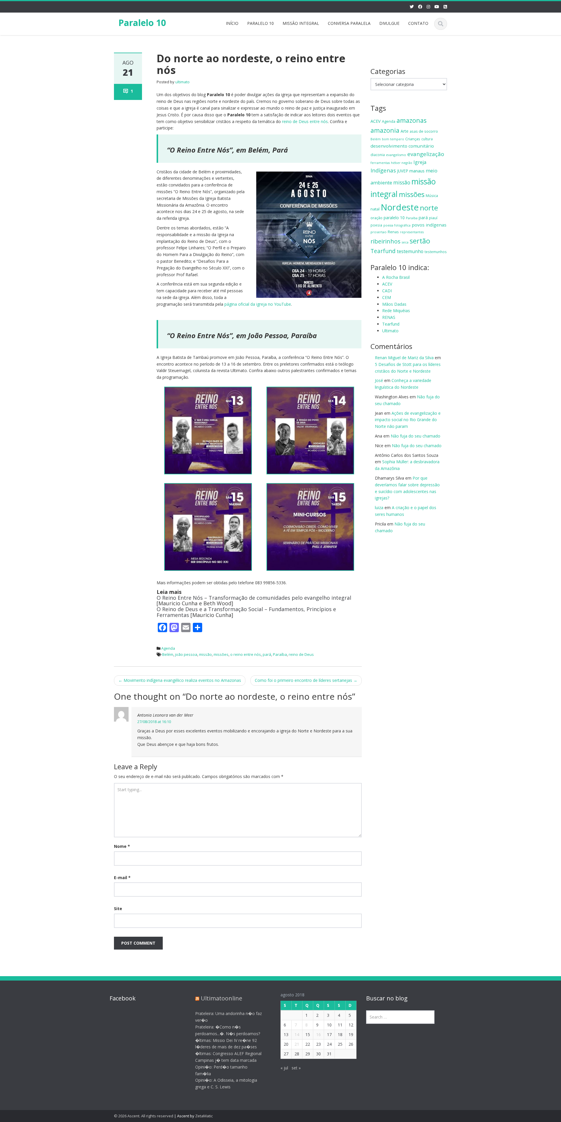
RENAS (388, 317)
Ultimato (390, 330)
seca (405, 242)
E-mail (122, 877)
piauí (433, 217)
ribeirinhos (385, 241)
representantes (412, 232)
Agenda (168, 648)
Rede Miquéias (396, 310)
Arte (404, 131)
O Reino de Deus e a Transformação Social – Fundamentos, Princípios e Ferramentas (246, 612)
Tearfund (383, 251)
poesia (376, 225)
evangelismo (396, 155)
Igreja (419, 162)
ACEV (375, 121)
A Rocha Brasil (396, 277)
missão (205, 654)
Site (118, 908)
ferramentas (380, 163)
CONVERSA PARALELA (349, 23)
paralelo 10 (394, 217)
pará (267, 654)
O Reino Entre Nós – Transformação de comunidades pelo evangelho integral (254, 597)
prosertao (378, 232)
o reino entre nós (245, 654)
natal (375, 209)
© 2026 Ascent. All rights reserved (143, 1115)
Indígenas (383, 170)
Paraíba (280, 654)
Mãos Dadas (394, 304)
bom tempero (393, 139)
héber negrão (401, 163)
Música (432, 195)
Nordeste (400, 207)
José (379, 380)
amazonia (384, 130)
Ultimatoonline (221, 998)
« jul (284, 1068)
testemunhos (436, 251)
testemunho (410, 251)
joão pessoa (186, 654)
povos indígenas (429, 225)
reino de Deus (301, 654)
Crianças (412, 138)
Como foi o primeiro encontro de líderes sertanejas (306, 680)
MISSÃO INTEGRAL (301, 23)
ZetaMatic (204, 1115)
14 (297, 1034)
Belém (167, 654)
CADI (387, 290)
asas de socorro (424, 131)
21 (297, 1044)
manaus (417, 171)
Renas (393, 231)
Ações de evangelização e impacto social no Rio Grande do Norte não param (408, 419)
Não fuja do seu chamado (415, 436)
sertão (420, 241)
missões (221, 654)
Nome (122, 846)
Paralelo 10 (142, 23)
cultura (427, 138)
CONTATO (418, 23)
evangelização (425, 154)
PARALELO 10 (260, 23)
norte (429, 207)
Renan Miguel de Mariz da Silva (404, 357)
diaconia (377, 154)
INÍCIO (232, 23)
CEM (386, 297)
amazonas (411, 120)
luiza (379, 507)
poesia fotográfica (397, 225)
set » (296, 1068)
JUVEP (402, 171)
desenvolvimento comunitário (402, 146)
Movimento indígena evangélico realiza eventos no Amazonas (179, 680)
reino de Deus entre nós (305, 121)
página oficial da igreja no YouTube (257, 304)
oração (376, 217)
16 (318, 1034)
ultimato (182, 81)
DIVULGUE (389, 23)
